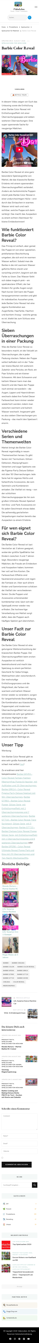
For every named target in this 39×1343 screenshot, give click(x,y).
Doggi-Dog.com (10, 1311)
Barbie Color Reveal (26, 967)
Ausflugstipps (18, 1269)
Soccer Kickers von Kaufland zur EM (24, 1259)
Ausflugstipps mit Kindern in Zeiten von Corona (23, 1266)
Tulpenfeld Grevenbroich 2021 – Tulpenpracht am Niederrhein (22, 1275)
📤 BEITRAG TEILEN (19, 95)
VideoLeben (18, 9)
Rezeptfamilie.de (10, 1305)
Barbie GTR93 (8, 974)
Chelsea (6, 982)
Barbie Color (8, 967)
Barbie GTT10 (22, 974)
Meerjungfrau (9, 986)
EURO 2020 (28, 1253)
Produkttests (8, 1040)
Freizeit (27, 1269)
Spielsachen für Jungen (11, 1064)
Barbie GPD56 (8, 970)
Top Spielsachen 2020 (20, 1241)
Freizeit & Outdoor (20, 1255)
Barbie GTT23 (8, 978)
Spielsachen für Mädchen (14, 43)
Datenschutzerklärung (23, 1334)
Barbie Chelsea (18, 963)
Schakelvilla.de (10, 1318)
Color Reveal (18, 982)
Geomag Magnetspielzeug (9, 1071)
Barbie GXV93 (22, 978)
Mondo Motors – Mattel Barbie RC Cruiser (11, 1048)
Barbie (6, 963)
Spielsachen (7, 1041)
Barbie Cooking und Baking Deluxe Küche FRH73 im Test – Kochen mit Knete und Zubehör (12, 1094)
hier (22, 764)
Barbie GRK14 (22, 970)
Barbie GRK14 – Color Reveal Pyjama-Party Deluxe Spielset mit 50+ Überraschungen (18, 793)
